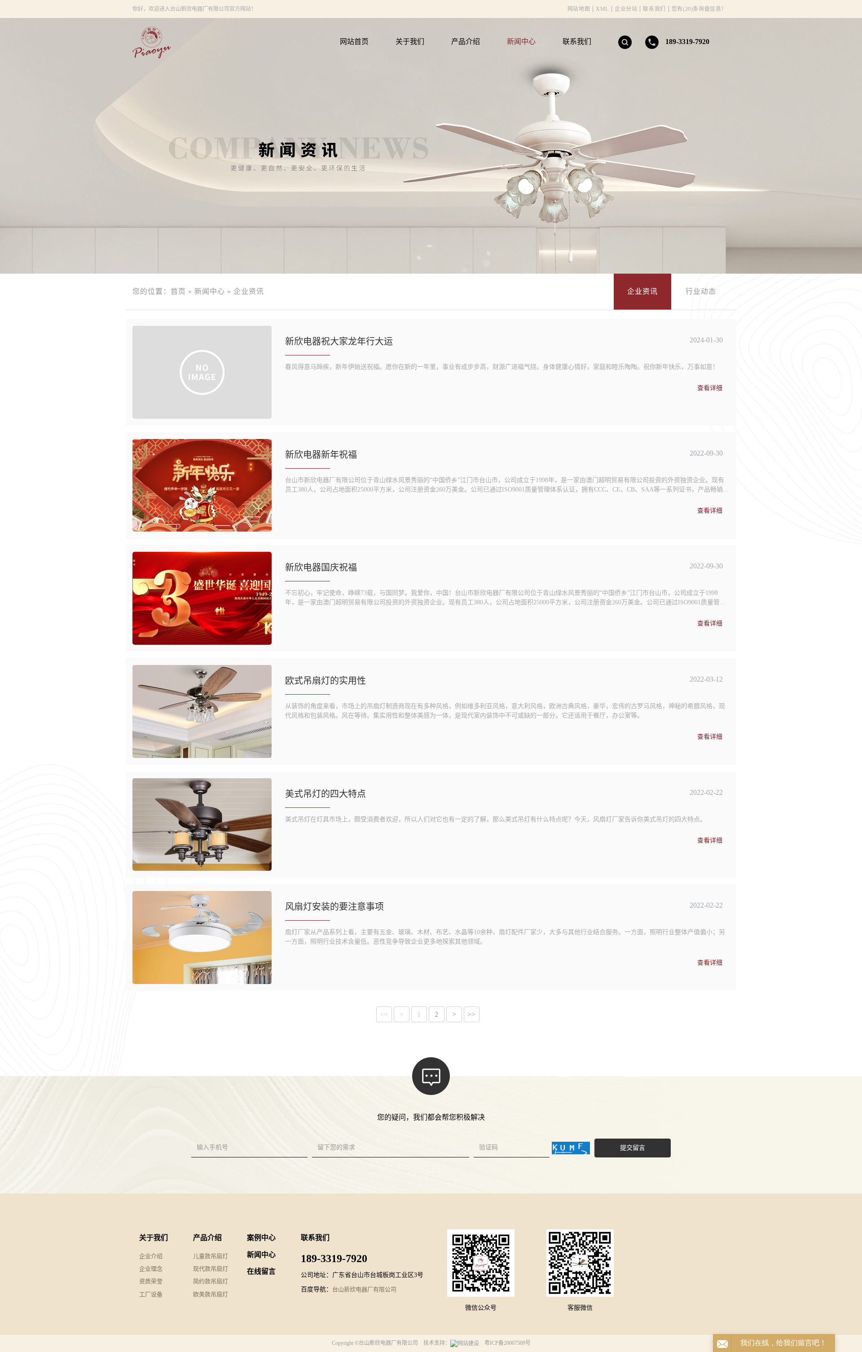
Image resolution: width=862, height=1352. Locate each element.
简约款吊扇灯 (210, 1281)
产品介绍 (465, 41)
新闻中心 (521, 41)
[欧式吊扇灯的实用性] (202, 711)
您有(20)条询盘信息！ (699, 9)
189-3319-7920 (687, 41)
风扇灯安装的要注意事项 (334, 907)
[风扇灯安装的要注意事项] (202, 937)
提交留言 (632, 1147)
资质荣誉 (151, 1281)
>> (471, 1014)
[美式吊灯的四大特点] (202, 824)
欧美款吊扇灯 (210, 1294)
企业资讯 (248, 291)
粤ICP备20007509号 (507, 1343)
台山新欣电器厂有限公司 (364, 1289)
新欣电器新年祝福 (321, 455)
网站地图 (578, 9)
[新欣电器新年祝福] (202, 485)
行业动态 (701, 291)
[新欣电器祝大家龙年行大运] (202, 372)
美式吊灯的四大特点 (325, 794)
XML (602, 9)
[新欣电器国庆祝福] (202, 598)
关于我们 (410, 41)
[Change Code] (571, 1148)
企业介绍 (151, 1256)
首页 (178, 291)
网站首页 (354, 41)
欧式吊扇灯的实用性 (325, 681)
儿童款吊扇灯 (210, 1256)
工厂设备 (151, 1294)
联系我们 (654, 9)
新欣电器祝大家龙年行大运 (339, 341)
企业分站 (626, 9)
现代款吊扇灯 (210, 1268)
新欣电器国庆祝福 (321, 567)
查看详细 (709, 388)
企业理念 (151, 1268)
